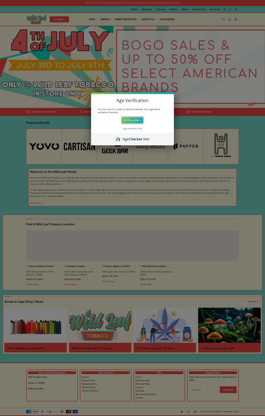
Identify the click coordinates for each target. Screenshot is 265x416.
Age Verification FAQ (132, 128)
